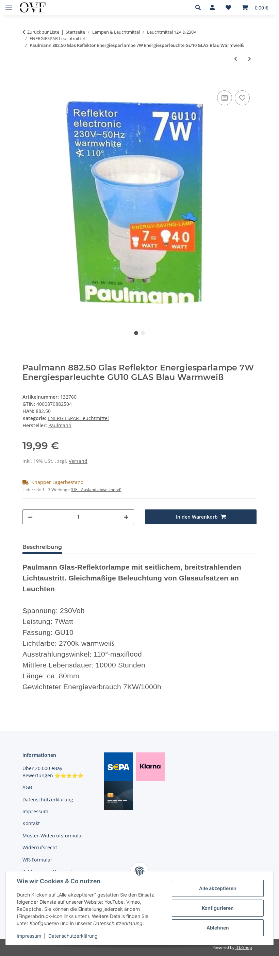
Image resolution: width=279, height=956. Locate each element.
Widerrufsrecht (39, 847)
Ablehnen (218, 928)
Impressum (29, 936)
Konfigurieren (218, 908)
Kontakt (31, 823)
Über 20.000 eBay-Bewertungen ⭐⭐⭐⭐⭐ (52, 772)
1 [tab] (136, 333)
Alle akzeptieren (217, 888)
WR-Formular (37, 859)
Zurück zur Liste (43, 32)
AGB (27, 787)
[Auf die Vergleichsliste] (224, 97)
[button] (199, 7)
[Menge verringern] (30, 517)
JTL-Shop (243, 947)
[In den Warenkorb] (27, 81)
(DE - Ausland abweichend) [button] (96, 489)
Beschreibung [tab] (42, 547)
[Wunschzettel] (228, 7)
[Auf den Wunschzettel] (242, 97)
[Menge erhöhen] (126, 517)
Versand (78, 461)
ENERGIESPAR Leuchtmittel (78, 418)
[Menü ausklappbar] (8, 4)
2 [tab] (143, 333)
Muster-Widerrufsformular (52, 835)
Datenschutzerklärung (73, 936)
